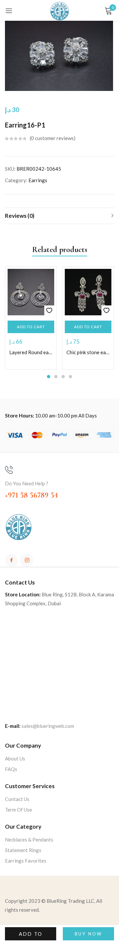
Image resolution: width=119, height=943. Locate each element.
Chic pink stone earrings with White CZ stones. (88, 352)
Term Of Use (18, 810)
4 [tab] (70, 376)
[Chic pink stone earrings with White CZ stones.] (88, 292)
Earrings (37, 180)
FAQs (11, 769)
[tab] (59, 216)
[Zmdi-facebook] (11, 560)
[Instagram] (26, 560)
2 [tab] (56, 376)
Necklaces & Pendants (29, 840)
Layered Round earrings (31, 352)
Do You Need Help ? (26, 483)
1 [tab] (48, 376)
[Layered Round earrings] (31, 292)
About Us (15, 758)
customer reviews (52, 138)
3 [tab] (63, 376)
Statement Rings (23, 850)
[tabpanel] (31, 318)
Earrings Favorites (25, 861)
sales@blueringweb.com (47, 726)
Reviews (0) (19, 215)
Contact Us (17, 799)
